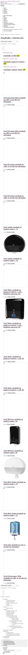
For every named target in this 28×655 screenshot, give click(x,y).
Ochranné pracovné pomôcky (13, 633)
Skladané (14, 622)
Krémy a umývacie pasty (12, 603)
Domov (2, 34)
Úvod (4, 7)
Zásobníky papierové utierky (15, 621)
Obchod (5, 9)
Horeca (5, 606)
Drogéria (5, 599)
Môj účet (5, 13)
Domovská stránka (7, 15)
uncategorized (6, 636)
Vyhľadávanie (21, 3)
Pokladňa (5, 25)
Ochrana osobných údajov (9, 24)
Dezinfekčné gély (10, 601)
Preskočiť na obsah (15, 1)
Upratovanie (6, 637)
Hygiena (7, 34)
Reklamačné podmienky (8, 27)
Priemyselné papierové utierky (13, 635)
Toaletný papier (9, 614)
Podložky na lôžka (10, 612)
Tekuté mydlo (15, 619)
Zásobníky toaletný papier (15, 626)
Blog (4, 16)
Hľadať (5, 649)
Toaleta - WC (9, 605)
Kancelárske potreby (8, 630)
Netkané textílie (9, 632)
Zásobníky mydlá (13, 617)
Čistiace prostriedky (10, 600)
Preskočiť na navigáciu (6, 1)
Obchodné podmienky (8, 23)
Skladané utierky (10, 613)
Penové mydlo (15, 618)
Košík (4, 10)
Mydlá (7, 604)
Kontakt (5, 11)
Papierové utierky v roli (11, 610)
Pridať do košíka (11, 104)
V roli (13, 624)
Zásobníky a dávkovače (11, 615)
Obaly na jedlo (9, 608)
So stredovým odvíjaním (17, 623)
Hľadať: (2, 3)
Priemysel (5, 631)
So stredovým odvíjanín (17, 627)
